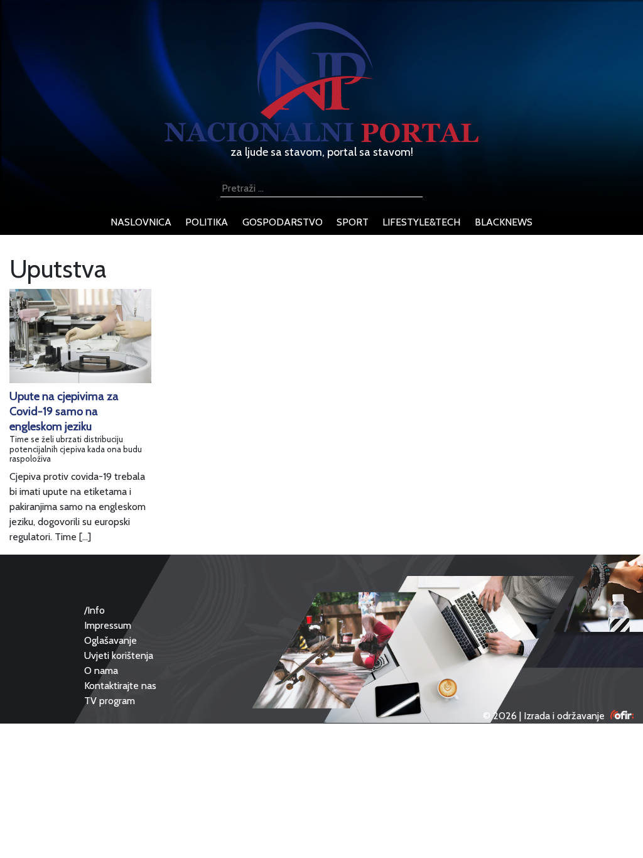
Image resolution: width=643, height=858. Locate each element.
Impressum (107, 625)
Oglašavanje (110, 640)
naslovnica (141, 222)
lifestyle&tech (421, 222)
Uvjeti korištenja (118, 655)
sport (353, 222)
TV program (109, 701)
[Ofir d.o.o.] (622, 716)
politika (206, 222)
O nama (101, 670)
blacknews (503, 222)
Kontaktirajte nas (120, 686)
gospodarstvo (282, 222)
